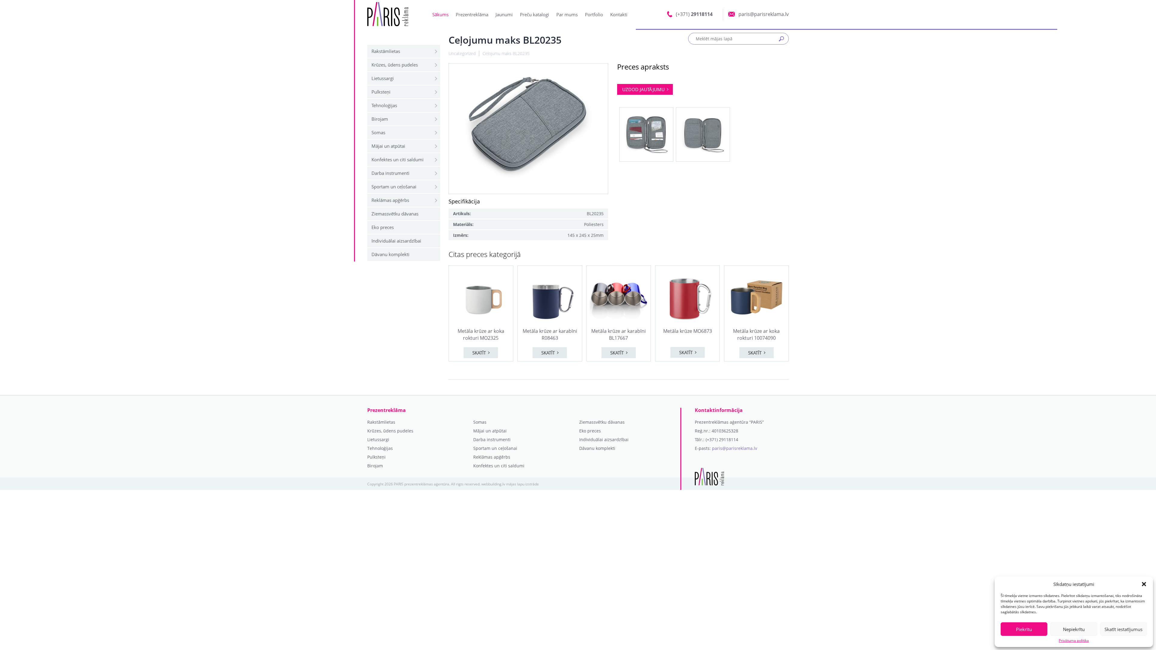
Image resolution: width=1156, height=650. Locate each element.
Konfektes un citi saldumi (397, 159)
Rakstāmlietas (385, 51)
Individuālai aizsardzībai (396, 241)
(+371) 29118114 (722, 439)
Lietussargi (382, 78)
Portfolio (594, 14)
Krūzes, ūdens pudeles (394, 65)
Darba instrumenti (390, 173)
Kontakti (618, 14)
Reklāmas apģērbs (390, 200)
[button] (1144, 584)
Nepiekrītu (1074, 629)
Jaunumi (504, 14)
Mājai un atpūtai (388, 146)
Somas (378, 132)
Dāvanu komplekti (390, 254)
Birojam (379, 119)
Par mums (567, 14)
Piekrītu (1024, 629)
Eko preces (382, 227)
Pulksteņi (380, 92)
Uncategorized (462, 53)
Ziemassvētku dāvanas (394, 214)
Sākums (440, 14)
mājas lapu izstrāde (522, 484)
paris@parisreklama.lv (734, 448)
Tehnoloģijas (384, 105)
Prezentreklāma (472, 14)
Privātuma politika (1074, 640)
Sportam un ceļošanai (393, 187)
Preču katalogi (534, 14)
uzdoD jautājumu (643, 89)
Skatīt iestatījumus (1123, 629)
